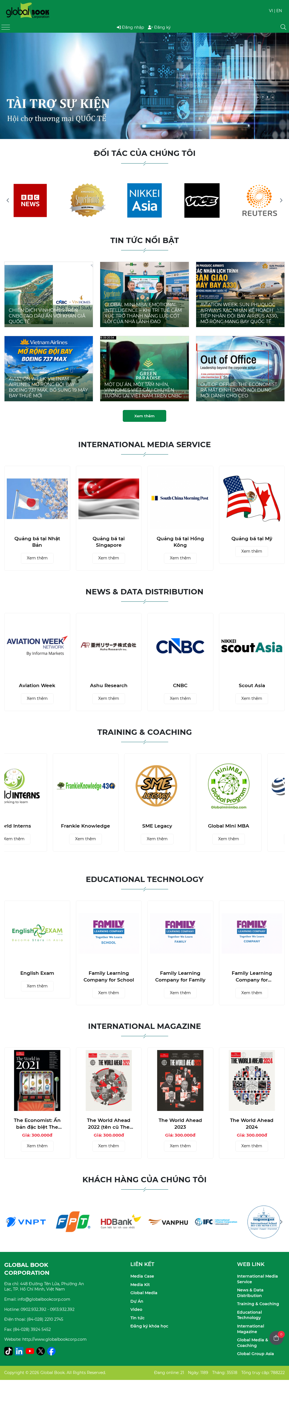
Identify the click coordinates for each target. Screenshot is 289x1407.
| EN (278, 10)
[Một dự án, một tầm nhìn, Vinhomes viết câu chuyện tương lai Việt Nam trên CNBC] (144, 339)
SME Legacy (180, 826)
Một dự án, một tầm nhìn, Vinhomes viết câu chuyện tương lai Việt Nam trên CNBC (143, 390)
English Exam (37, 973)
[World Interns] (37, 786)
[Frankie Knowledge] (108, 786)
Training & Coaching (258, 1303)
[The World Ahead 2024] (252, 1080)
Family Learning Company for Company (252, 976)
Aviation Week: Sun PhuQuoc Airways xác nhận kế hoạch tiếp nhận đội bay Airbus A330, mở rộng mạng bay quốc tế (239, 313)
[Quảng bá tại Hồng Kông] (180, 498)
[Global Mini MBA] (252, 786)
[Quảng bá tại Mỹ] (252, 498)
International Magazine (250, 1329)
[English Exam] (37, 933)
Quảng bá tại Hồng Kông (180, 542)
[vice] (202, 200)
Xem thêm (144, 416)
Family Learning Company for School (109, 976)
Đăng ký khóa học (149, 1326)
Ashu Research (37, 685)
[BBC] (30, 200)
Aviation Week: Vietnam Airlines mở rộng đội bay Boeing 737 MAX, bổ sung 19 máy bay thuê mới (48, 387)
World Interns (37, 826)
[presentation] (12, 86)
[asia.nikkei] (144, 200)
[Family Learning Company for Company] (252, 933)
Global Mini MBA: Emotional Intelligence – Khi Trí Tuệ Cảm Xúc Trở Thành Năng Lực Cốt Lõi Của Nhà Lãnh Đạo (143, 313)
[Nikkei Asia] (252, 646)
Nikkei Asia (252, 685)
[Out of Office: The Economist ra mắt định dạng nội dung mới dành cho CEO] (240, 339)
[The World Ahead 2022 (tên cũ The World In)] (108, 1080)
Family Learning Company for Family (180, 976)
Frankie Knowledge (108, 826)
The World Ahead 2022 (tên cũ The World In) (108, 1124)
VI (271, 10)
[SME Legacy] (180, 786)
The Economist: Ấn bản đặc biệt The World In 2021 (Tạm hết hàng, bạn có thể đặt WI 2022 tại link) (37, 1124)
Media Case (142, 1276)
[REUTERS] (259, 200)
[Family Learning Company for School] (108, 933)
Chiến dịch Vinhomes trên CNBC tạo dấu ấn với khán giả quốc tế (47, 316)
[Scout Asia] (180, 646)
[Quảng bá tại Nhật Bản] (37, 498)
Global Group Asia (255, 1353)
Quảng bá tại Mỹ (251, 538)
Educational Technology (249, 1315)
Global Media (143, 1292)
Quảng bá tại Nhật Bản (37, 542)
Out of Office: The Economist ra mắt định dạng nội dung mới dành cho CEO (238, 390)
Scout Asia (180, 685)
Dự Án (136, 1301)
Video (136, 1309)
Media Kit (140, 1284)
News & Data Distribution (250, 1292)
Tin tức (137, 1317)
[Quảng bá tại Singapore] (108, 498)
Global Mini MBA (251, 826)
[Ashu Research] (37, 646)
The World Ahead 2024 (251, 1123)
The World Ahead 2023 (180, 1123)
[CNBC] (108, 646)
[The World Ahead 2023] (180, 1080)
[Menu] (5, 27)
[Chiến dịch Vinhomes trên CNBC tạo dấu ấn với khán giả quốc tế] (49, 265)
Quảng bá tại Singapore (109, 542)
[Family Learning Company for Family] (180, 933)
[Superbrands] (87, 200)
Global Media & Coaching (252, 1342)
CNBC (109, 685)
